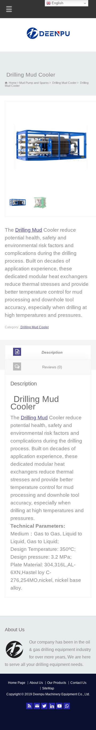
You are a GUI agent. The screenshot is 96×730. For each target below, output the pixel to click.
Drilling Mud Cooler (64, 82)
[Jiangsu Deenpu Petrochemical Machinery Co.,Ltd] (48, 39)
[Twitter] (44, 706)
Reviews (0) (52, 367)
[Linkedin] (52, 706)
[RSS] (29, 706)
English (57, 3)
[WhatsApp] (66, 706)
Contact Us (78, 683)
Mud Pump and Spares (34, 82)
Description (52, 352)
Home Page (16, 683)
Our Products (56, 683)
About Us (36, 683)
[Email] (37, 706)
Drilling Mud (28, 230)
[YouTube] (59, 706)
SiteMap (48, 688)
